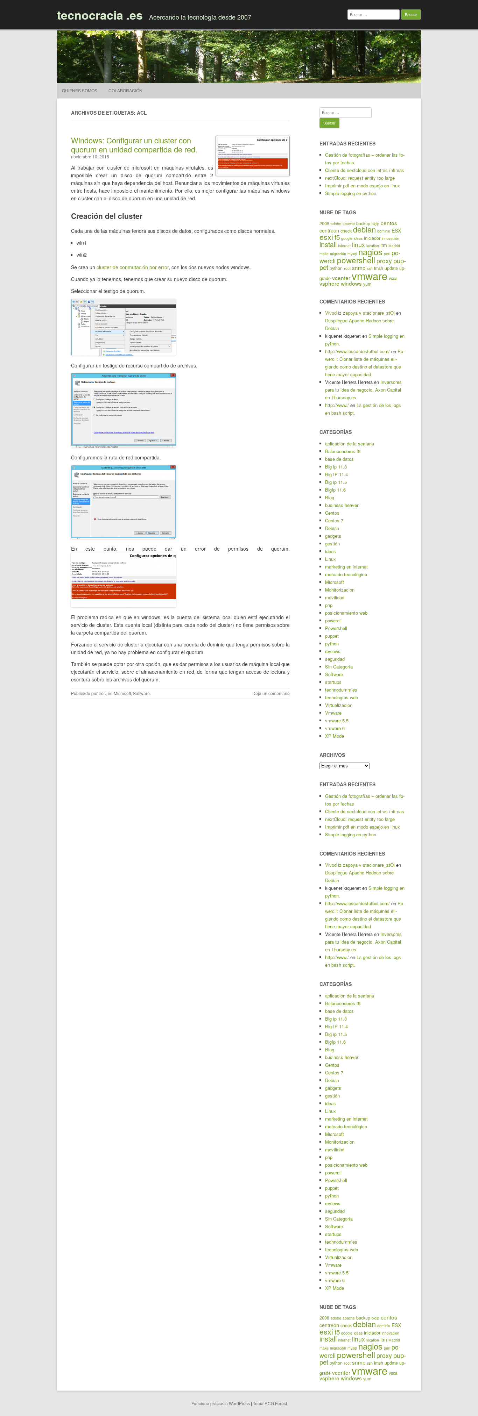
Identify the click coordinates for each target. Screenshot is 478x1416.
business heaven (342, 505)
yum (367, 284)
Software (141, 693)
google (346, 238)
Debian (332, 528)
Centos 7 (334, 520)
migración (338, 253)
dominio (383, 231)
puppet (332, 635)
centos (389, 223)
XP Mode (334, 735)
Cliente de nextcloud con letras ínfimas (364, 170)
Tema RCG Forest (270, 1403)
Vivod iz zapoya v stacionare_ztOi (360, 312)
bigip (375, 223)
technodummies (341, 689)
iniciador (372, 238)
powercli (333, 620)
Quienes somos (79, 90)
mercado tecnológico (346, 574)
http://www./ (337, 405)
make (324, 253)
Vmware (333, 712)
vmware (369, 275)
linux (358, 244)
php (328, 605)
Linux (330, 559)
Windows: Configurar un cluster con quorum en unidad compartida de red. (134, 145)
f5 (337, 237)
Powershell (336, 628)
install (328, 244)
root (347, 268)
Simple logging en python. (351, 193)
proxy (384, 260)
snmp (359, 267)
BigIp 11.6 (335, 489)
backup (363, 223)
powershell (356, 259)
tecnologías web (341, 697)
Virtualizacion (338, 705)
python (336, 268)
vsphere (329, 283)
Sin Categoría (339, 666)
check (346, 231)
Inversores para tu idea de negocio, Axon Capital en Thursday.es (363, 390)
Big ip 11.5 (336, 482)
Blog (329, 497)
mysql (352, 253)
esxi (326, 236)
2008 (324, 223)
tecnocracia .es (100, 14)
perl (387, 253)
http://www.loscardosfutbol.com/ (357, 351)
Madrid (394, 245)
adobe (336, 223)
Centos (332, 512)
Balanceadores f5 (342, 451)
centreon (329, 230)
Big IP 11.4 (336, 474)
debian (364, 229)
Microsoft (122, 693)
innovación (390, 238)
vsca (393, 278)
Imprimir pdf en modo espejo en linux (362, 185)
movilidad (334, 597)
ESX (396, 230)
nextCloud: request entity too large (360, 177)
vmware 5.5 (337, 720)
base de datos (339, 459)
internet (344, 245)
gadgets (333, 535)
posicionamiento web (346, 612)
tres (102, 693)
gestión (332, 543)
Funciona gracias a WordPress (220, 1403)
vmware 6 (335, 728)
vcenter (341, 277)
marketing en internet (346, 566)
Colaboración (125, 90)
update (391, 268)
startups (333, 682)
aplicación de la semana (349, 443)
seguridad (335, 659)
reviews (332, 651)
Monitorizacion (339, 589)
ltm (383, 245)
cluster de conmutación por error (133, 267)
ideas (358, 238)
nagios (370, 252)
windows (351, 283)
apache (349, 223)
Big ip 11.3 (336, 466)
